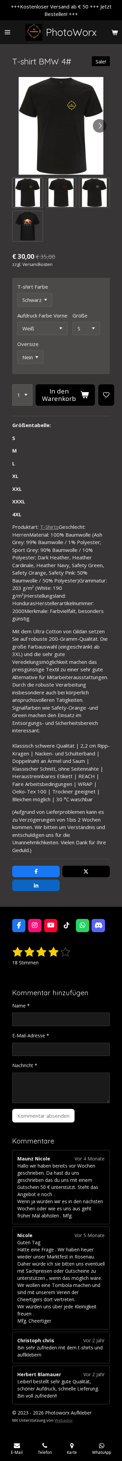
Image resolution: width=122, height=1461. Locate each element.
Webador (64, 1420)
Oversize (28, 344)
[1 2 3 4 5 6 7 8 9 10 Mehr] (22, 395)
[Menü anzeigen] (7, 32)
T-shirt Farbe (32, 286)
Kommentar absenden (43, 1115)
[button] (27, 192)
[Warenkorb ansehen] (114, 32)
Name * (21, 1005)
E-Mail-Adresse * (30, 1035)
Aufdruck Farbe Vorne (42, 315)
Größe (80, 315)
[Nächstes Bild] (99, 126)
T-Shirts (49, 526)
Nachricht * (24, 1065)
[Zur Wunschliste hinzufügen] (106, 395)
